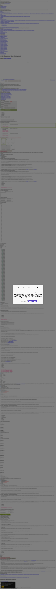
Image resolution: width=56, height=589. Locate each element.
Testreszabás (23, 301)
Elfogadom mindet (32, 301)
